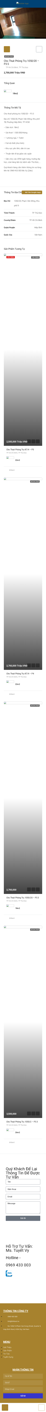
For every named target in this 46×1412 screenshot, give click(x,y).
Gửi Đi (23, 1218)
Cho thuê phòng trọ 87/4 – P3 (20, 449)
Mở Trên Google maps (33, 192)
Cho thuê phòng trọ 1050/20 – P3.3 (22, 897)
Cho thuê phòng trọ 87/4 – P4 (20, 673)
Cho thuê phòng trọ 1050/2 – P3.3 (22, 1122)
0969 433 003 (18, 1265)
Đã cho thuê (9, 56)
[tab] (7, 49)
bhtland (11, 470)
